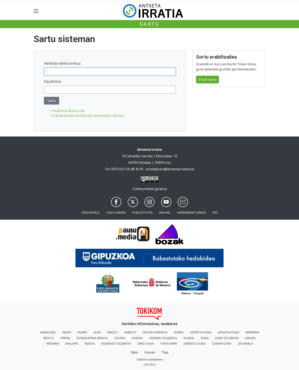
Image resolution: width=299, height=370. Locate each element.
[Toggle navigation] (36, 10)
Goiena (137, 338)
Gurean (149, 352)
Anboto (130, 332)
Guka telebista (227, 338)
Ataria (178, 332)
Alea (97, 332)
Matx (134, 352)
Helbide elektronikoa (62, 63)
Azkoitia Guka (228, 332)
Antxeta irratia (155, 332)
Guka (204, 338)
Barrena (252, 332)
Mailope (71, 343)
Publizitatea (142, 212)
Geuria (119, 338)
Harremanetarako (191, 212)
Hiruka (250, 338)
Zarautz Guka (194, 343)
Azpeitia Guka (200, 332)
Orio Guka (145, 343)
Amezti (112, 332)
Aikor (66, 332)
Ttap (165, 352)
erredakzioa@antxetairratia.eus (170, 169)
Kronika (52, 343)
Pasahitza (52, 81)
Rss (215, 212)
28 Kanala (245, 343)
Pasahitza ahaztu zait (68, 110)
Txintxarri (168, 343)
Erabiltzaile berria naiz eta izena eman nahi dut (88, 115)
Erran (65, 338)
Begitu (48, 338)
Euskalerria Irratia (92, 338)
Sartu (149, 24)
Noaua (90, 343)
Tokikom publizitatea (149, 359)
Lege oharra (116, 212)
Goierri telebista (163, 338)
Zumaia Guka (221, 343)
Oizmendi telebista (116, 343)
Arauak (164, 212)
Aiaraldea (48, 332)
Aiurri (82, 332)
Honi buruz (91, 212)
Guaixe (188, 338)
